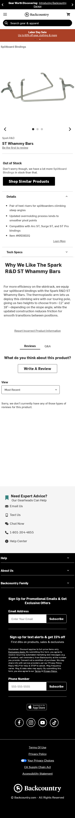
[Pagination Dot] (35, 39)
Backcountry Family (14, 583)
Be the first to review (15, 147)
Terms (38, 671)
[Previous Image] (5, 129)
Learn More (59, 241)
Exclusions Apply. (17, 651)
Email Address (18, 611)
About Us (7, 570)
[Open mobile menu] (5, 14)
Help (4, 558)
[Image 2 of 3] (37, 129)
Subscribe (56, 619)
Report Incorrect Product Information (37, 330)
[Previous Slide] (2, 4)
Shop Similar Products (29, 181)
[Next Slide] (72, 4)
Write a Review (37, 368)
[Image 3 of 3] (42, 129)
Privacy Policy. (50, 671)
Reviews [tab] (30, 346)
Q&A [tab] (48, 346)
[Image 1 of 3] (33, 129)
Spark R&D (8, 138)
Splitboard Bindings (13, 46)
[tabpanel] (37, 385)
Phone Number (18, 678)
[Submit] (6, 22)
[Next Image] (70, 129)
